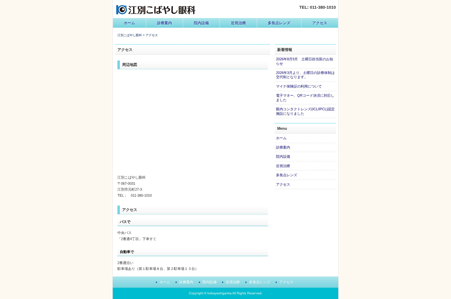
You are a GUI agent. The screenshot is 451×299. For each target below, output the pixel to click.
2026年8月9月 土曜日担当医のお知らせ (304, 61)
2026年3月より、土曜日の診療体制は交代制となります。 (305, 75)
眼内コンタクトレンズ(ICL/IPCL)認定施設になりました (305, 111)
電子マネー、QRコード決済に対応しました (305, 97)
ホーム (129, 23)
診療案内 (164, 23)
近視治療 (238, 23)
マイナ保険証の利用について (299, 86)
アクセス (319, 23)
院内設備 (201, 23)
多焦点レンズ (279, 23)
